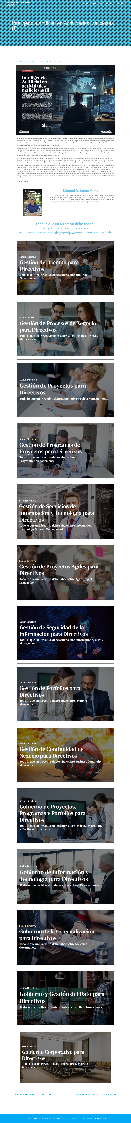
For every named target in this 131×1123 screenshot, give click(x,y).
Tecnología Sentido (21, 4)
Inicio (76, 3)
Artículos (84, 3)
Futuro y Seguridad (45, 61)
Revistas (121, 3)
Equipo (101, 3)
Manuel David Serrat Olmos (27, 61)
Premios (94, 3)
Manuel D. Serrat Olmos (82, 191)
